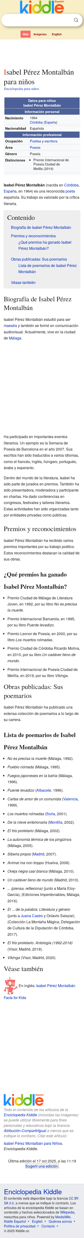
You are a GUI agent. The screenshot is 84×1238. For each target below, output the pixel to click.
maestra (10, 325)
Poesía (35, 147)
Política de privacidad (19, 1226)
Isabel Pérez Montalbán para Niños (33, 1143)
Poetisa (35, 140)
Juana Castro (32, 915)
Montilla (55, 822)
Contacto (48, 1226)
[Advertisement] (42, 52)
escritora (51, 140)
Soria (50, 813)
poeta (70, 191)
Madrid (38, 854)
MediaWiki (62, 1216)
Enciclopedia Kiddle (20, 1114)
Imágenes (40, 34)
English (57, 34)
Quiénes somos (60, 1221)
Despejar (66, 20)
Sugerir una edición (41, 1166)
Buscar (76, 20)
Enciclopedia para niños (21, 88)
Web (25, 34)
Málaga (15, 338)
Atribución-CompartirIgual (25, 1130)
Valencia (70, 799)
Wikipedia (67, 1212)
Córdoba (36, 122)
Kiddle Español (15, 1221)
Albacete (43, 790)
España (50, 122)
